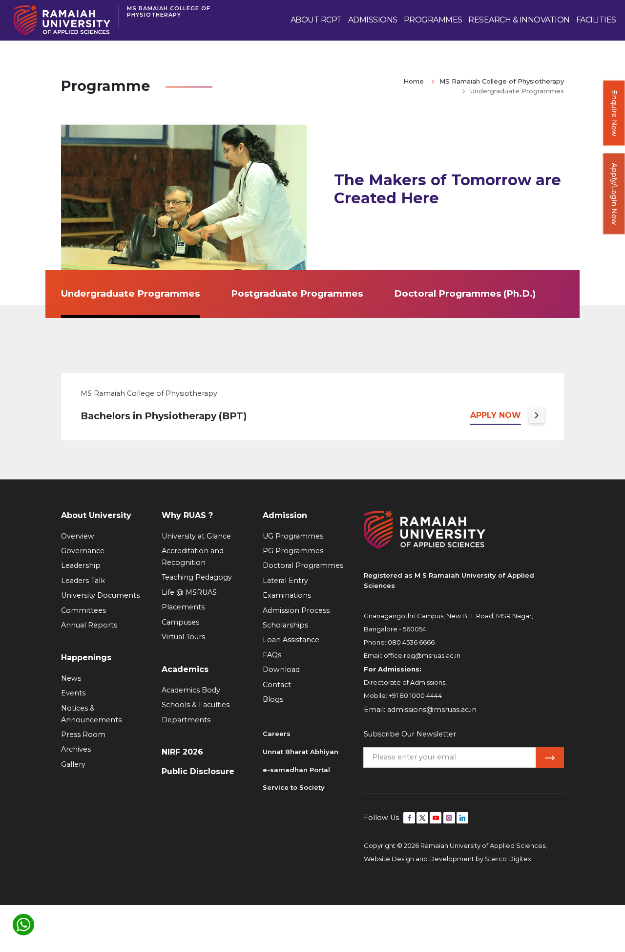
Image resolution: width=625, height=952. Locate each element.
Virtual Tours (183, 636)
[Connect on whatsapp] (23, 924)
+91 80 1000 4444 (415, 695)
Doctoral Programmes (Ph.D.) (465, 293)
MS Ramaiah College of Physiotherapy (168, 11)
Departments (186, 719)
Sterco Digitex (508, 859)
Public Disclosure (198, 771)
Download (281, 669)
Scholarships (285, 625)
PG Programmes (293, 550)
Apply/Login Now (614, 194)
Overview (77, 536)
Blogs (273, 699)
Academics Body (191, 690)
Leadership (81, 565)
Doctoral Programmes (303, 565)
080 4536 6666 (411, 642)
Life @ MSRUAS (189, 592)
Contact (277, 684)
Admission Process (296, 610)
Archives (76, 749)
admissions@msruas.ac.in (432, 709)
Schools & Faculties (195, 704)
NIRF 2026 (182, 752)
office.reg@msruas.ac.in (422, 655)
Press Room (83, 734)
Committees (83, 610)
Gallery (73, 764)
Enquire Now (614, 113)
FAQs (272, 654)
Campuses (180, 622)
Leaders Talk (83, 580)
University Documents (100, 595)
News (71, 678)
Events (73, 693)
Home (413, 81)
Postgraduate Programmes (297, 293)
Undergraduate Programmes (130, 293)
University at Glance (196, 536)
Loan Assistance (291, 639)
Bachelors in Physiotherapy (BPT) (164, 416)
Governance (82, 550)
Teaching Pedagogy (197, 577)
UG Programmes (293, 536)
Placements (183, 607)
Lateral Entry (285, 580)
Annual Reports (89, 625)
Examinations (287, 595)
